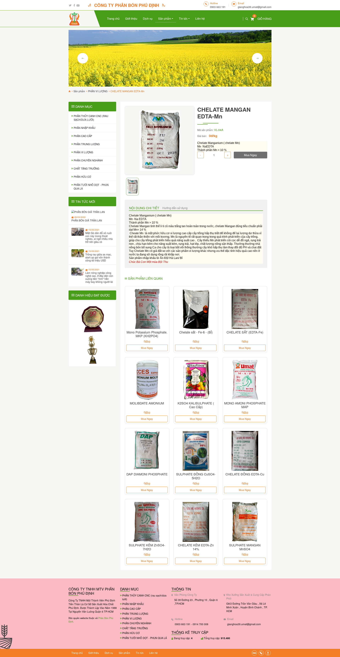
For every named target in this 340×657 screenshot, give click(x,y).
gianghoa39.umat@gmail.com (254, 7)
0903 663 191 (218, 7)
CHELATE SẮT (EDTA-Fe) (244, 332)
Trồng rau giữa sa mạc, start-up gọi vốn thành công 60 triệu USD (98, 257)
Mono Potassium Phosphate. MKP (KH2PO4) (147, 334)
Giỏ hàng (262, 19)
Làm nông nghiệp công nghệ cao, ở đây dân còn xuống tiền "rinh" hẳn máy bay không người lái (99, 277)
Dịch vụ (147, 18)
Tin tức (183, 18)
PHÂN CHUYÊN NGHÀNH (88, 160)
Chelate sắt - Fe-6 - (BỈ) (196, 332)
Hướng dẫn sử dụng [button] (175, 208)
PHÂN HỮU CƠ (82, 176)
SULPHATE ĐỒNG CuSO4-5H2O (196, 476)
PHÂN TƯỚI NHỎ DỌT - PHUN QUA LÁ (91, 186)
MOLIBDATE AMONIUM (147, 403)
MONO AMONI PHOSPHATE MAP (245, 405)
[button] (268, 653)
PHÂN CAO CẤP (83, 136)
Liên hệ (200, 18)
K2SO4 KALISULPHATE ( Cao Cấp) (196, 405)
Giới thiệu (131, 18)
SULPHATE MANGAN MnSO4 (244, 547)
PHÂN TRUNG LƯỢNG (87, 144)
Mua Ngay (250, 155)
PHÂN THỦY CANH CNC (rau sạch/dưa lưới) (91, 117)
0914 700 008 (200, 624)
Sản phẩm (165, 18)
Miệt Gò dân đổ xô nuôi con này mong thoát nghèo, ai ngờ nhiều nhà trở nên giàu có (99, 237)
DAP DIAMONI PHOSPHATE (147, 474)
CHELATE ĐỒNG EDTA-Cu (244, 474)
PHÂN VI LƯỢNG (83, 152)
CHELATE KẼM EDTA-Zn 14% (196, 547)
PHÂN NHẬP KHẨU (84, 128)
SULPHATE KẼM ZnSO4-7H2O (147, 547)
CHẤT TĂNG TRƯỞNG (86, 168)
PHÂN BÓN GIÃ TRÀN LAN (86, 220)
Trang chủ (113, 18)
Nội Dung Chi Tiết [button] (144, 207)
